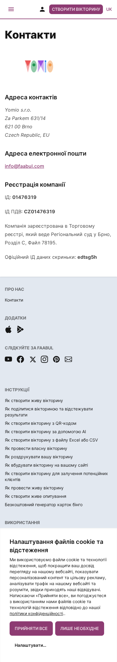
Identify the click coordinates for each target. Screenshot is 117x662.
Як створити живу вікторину (34, 400)
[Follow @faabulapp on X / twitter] (32, 359)
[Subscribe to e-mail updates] (68, 359)
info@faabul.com (24, 166)
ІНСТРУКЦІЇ (17, 389)
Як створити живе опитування (35, 496)
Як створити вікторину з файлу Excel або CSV (51, 439)
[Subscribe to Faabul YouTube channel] (8, 359)
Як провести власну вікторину (36, 448)
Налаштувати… (30, 645)
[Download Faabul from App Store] (8, 329)
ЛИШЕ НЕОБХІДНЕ (79, 628)
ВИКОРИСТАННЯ (22, 522)
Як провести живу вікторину (34, 487)
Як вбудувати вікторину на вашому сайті (46, 465)
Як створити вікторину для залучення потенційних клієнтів (56, 476)
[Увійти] (42, 9)
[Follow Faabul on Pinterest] (56, 359)
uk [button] (109, 9)
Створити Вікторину (76, 9)
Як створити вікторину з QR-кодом (40, 423)
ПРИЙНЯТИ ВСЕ (31, 628)
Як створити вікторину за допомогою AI (45, 431)
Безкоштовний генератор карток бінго (43, 504)
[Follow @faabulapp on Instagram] (44, 359)
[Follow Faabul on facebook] (20, 359)
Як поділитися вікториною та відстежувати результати (49, 411)
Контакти (14, 299)
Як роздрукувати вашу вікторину (39, 456)
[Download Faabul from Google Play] (20, 329)
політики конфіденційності (36, 613)
